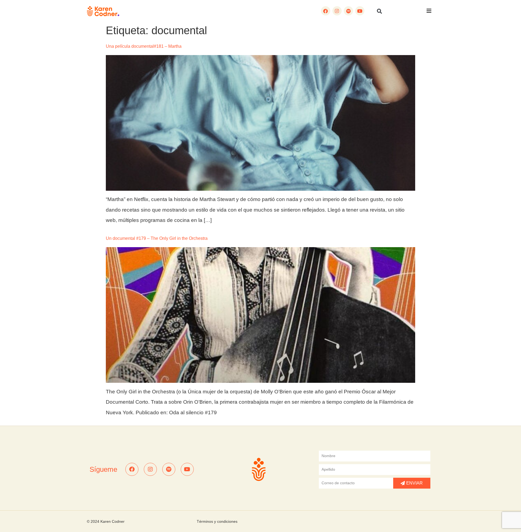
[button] (379, 11)
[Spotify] (348, 10)
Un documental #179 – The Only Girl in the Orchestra (157, 238)
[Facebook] (325, 10)
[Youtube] (359, 10)
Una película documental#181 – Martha (144, 46)
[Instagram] (337, 10)
